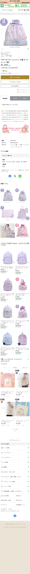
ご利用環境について (20, 504)
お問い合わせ (19, 500)
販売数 (15, 367)
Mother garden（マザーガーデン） (10, 13)
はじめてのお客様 (5, 495)
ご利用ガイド (19, 495)
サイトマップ (4, 504)
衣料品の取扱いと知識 (6, 500)
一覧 (28, 359)
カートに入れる (16, 77)
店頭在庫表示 (16, 86)
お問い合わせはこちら (15, 440)
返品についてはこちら (22, 92)
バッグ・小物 (20, 13)
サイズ (15, 98)
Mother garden (9, 55)
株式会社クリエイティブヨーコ (11, 170)
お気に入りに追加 (16, 81)
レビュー (25, 98)
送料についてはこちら (22, 89)
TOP (2, 13)
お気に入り (25, 367)
